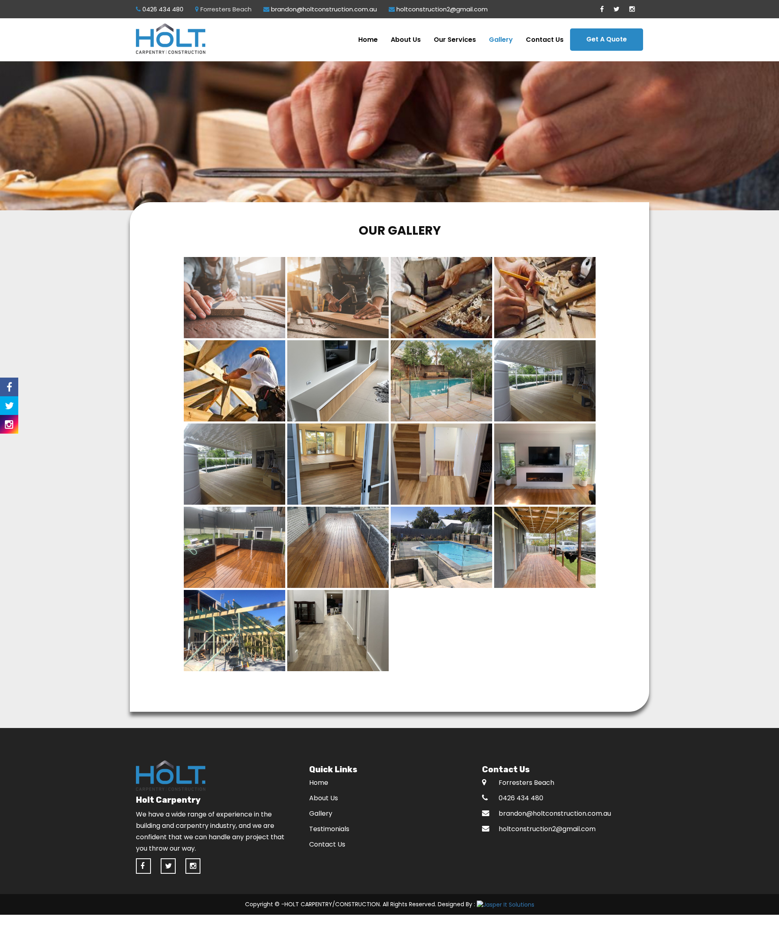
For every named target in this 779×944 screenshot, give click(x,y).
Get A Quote (606, 39)
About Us (406, 39)
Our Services (455, 39)
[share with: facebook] (9, 387)
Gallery (501, 39)
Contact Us (545, 39)
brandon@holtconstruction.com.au (323, 9)
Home (368, 39)
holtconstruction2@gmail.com (441, 9)
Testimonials (329, 829)
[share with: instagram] (9, 424)
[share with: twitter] (9, 405)
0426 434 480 (162, 9)
